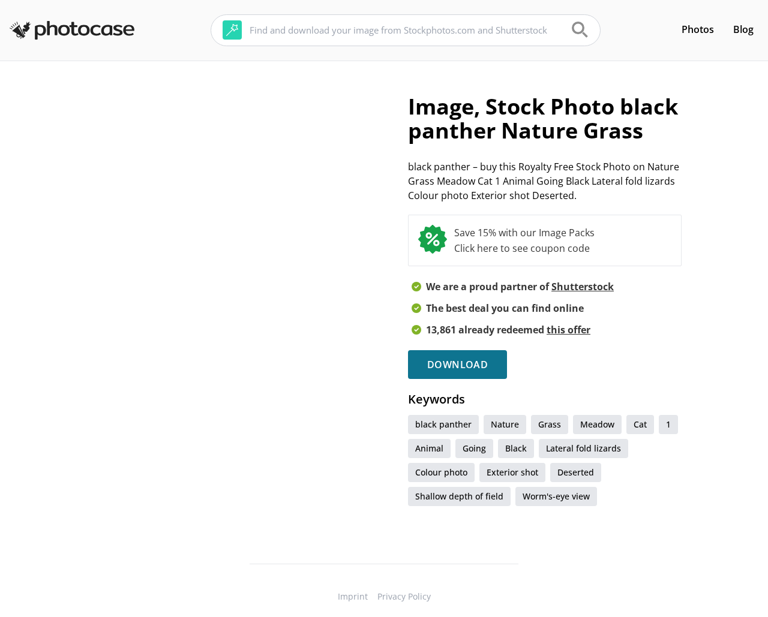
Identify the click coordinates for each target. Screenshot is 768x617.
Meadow (597, 424)
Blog (743, 29)
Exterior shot (512, 472)
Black (516, 448)
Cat (640, 424)
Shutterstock (582, 286)
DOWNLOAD (457, 364)
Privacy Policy (404, 596)
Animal (429, 448)
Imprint (353, 596)
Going (474, 448)
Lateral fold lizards (583, 448)
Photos (698, 29)
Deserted (575, 472)
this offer (568, 329)
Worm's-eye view (556, 496)
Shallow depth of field (459, 496)
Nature (505, 424)
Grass (549, 424)
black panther (443, 424)
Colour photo (441, 472)
